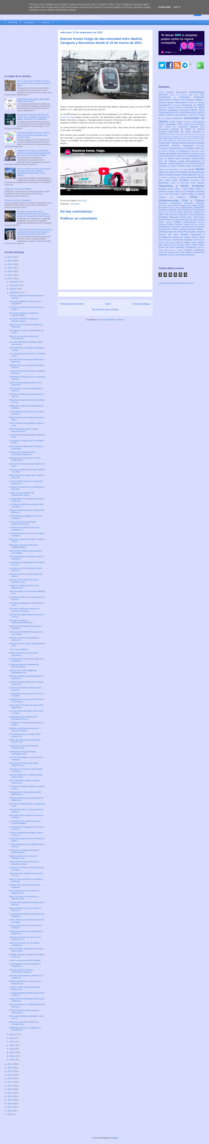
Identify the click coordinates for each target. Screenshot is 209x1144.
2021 (9, 275)
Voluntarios (171, 255)
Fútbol (178, 158)
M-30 (192, 169)
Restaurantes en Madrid (194, 232)
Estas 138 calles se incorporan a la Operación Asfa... (23, 897)
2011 (9, 1093)
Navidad (163, 189)
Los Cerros (184, 169)
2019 (9, 1064)
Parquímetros (187, 208)
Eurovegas (200, 146)
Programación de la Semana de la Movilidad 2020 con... (23, 718)
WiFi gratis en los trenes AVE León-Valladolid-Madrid (23, 546)
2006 (9, 1111)
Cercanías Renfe (189, 110)
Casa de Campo (167, 107)
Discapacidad (165, 129)
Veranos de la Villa (176, 252)
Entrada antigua (141, 304)
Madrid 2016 (164, 172)
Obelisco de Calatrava (174, 197)
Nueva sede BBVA (166, 194)
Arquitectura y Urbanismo (176, 97)
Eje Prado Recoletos (192, 132)
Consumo (188, 122)
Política (178, 222)
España (177, 145)
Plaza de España (192, 220)
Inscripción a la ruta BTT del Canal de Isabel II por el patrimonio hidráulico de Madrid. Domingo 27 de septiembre (33, 117)
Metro (201, 177)
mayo (12, 1045)
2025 (9, 261)
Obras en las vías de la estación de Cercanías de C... (23, 337)
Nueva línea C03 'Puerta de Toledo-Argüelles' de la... (24, 764)
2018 (9, 1068)
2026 (9, 257)
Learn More (164, 7)
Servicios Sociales (183, 239)
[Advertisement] (28, 50)
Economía (164, 132)
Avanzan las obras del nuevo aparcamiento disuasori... (21, 971)
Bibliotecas (191, 100)
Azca (183, 100)
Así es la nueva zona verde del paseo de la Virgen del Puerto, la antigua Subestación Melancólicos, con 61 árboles (34, 172)
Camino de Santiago (196, 102)
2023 (9, 268)
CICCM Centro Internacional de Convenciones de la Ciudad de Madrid (181, 112)
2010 (9, 1096)
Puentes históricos (175, 224)
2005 (9, 1114)
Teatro (187, 242)
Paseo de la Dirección (168, 212)
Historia (173, 161)
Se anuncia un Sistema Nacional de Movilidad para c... (24, 851)
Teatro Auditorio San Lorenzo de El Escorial (181, 243)
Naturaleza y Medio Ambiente (181, 185)
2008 (9, 1104)
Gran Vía (164, 161)
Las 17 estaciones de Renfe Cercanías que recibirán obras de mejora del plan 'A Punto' (34, 83)
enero (12, 1060)
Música (201, 182)
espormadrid (189, 146)
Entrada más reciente (71, 304)
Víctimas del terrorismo (194, 252)
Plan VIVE (193, 217)
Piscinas (184, 217)
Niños (192, 189)
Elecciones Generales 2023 (194, 136)
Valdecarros (163, 252)
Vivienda (163, 254)
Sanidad (186, 234)
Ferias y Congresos (179, 151)
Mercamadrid (193, 177)
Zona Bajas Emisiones (185, 255)
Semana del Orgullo (181, 237)
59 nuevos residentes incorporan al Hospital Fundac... (24, 314)
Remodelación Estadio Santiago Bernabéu (178, 229)
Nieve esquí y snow (178, 189)
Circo (195, 115)
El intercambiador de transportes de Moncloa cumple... (24, 666)
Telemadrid (180, 247)
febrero (12, 1056)
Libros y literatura (194, 166)
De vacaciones (181, 127)
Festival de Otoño (197, 151)
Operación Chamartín (194, 203)
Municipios (164, 182)
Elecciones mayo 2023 (195, 141)
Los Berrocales (172, 169)
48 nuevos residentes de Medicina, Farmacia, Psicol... (23, 320)
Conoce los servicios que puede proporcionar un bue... (22, 523)
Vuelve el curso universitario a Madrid (25, 960)
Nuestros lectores (196, 191)
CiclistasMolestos (181, 115)
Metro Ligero (166, 180)
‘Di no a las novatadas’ (18, 649)
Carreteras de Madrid (193, 105)
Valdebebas (199, 250)
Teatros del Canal (167, 247)
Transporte (74, 204)
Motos (176, 180)
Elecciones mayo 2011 (168, 138)
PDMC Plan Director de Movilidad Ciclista (177, 215)
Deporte (195, 126)
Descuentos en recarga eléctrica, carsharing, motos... (23, 753)
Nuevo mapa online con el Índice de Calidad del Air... (24, 892)
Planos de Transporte (175, 220)
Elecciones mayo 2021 (177, 141)
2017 (9, 1071)
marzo (12, 1052)
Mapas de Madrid (166, 175)
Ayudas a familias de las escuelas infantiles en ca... (23, 857)
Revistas (163, 234)
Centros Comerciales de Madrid (190, 107)
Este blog (12, 22)
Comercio (178, 118)
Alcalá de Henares (179, 95)
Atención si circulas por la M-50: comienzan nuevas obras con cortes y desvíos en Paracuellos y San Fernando (33, 214)
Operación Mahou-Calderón (170, 205)
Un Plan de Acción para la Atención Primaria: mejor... (23, 747)
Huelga (182, 161)
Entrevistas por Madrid (195, 143)
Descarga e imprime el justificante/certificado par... (21, 621)
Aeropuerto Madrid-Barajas (190, 92)
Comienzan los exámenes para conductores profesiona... (22, 453)
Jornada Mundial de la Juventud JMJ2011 (186, 163)
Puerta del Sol (191, 224)
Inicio (108, 304)
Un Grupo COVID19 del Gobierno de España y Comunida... (24, 610)
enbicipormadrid (179, 143)
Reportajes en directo (173, 231)
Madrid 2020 (175, 172)
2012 (9, 1089)
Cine (190, 115)
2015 (9, 1078)
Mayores (193, 174)
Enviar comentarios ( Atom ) (111, 320)
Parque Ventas (174, 208)
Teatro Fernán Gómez (194, 245)
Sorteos (172, 242)
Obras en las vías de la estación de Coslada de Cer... (23, 1023)
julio (11, 1038)
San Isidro (174, 234)
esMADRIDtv (165, 146)
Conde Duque (176, 122)
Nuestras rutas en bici (177, 191)
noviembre (14, 285)
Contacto (45, 22)
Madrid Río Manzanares (192, 172)
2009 (9, 1100)
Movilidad (185, 180)
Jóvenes (163, 166)
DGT (202, 127)
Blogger (114, 1138)
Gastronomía (198, 158)
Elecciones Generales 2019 (173, 136)
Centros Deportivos (169, 110)
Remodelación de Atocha (170, 227)
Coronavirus (198, 121)
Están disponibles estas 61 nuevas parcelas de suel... (23, 430)
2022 (9, 271)
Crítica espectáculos (168, 124)
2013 (9, 1086)
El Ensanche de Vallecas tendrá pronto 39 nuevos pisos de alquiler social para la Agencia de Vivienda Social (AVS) (34, 232)
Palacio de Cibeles (189, 205)
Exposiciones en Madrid (182, 148)
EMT (169, 143)
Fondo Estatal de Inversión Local (190, 154)
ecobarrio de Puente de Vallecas (187, 129)
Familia (197, 148)
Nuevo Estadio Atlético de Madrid (189, 194)
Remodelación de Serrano (192, 227)
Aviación (176, 100)
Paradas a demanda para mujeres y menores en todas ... (24, 729)
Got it (177, 7)
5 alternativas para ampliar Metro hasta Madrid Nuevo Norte (33, 100)
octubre (12, 289)
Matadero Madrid (181, 175)
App (191, 95)
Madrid (199, 169)
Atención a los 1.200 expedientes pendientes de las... (23, 671)
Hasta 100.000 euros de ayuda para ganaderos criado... (24, 863)
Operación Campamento (171, 203)
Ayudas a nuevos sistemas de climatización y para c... (21, 494)
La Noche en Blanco (177, 166)
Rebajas (201, 224)
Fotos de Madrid (167, 158)
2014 (9, 1082)
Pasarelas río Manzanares (193, 210)
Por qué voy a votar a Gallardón (18, 200)
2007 (9, 1107)
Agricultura (164, 95)
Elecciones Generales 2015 (178, 134)
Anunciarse (29, 22)
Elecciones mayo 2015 (187, 138)
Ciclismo (169, 114)
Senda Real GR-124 (166, 240)
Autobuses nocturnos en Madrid (18, 189)
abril (11, 1049)
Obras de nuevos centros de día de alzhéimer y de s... (23, 581)
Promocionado (190, 222)
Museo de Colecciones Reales (184, 183)
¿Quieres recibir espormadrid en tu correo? (176, 283)
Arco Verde (199, 95)
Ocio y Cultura (193, 200)
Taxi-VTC (180, 242)
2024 (9, 264)
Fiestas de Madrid (168, 153)
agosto (12, 1034)
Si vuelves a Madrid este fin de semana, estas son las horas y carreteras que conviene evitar (33, 135)
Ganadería (186, 158)
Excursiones (164, 148)
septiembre (14, 292)
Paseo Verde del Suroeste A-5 (190, 212)
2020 (9, 279)
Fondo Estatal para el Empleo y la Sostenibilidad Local (181, 156)
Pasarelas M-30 (175, 210)
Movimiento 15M (197, 180)
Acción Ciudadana (167, 92)
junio (11, 1042)
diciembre (13, 282)
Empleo (162, 143)
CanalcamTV (166, 105)
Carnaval (177, 105)
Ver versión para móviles (105, 309)
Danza (169, 127)
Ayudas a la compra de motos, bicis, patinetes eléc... (24, 587)
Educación (175, 131)
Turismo (190, 250)
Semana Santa (197, 237)
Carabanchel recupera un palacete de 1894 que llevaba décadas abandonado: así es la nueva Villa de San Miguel (34, 153)
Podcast (170, 222)
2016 (9, 1075)
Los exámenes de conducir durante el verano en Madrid (25, 822)
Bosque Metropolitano (177, 102)
